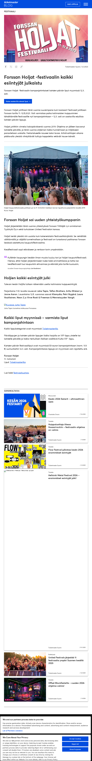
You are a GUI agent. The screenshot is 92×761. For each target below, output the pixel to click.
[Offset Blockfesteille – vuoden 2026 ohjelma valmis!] (25, 689)
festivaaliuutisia (21, 372)
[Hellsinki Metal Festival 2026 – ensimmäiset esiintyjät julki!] (25, 560)
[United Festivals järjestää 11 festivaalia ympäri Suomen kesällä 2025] (25, 664)
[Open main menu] (86, 5)
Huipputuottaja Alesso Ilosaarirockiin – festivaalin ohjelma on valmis (66, 427)
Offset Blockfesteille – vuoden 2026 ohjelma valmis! (66, 684)
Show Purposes (75, 749)
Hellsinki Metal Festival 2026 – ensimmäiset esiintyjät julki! (63, 476)
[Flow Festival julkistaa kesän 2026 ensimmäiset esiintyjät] (25, 456)
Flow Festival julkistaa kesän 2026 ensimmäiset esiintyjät (65, 451)
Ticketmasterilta (18, 362)
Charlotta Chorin (53, 414)
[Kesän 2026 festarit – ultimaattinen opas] (25, 405)
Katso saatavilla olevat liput (17, 101)
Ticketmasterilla (50, 328)
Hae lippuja (72, 4)
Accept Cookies (75, 739)
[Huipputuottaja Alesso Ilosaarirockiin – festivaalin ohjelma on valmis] (25, 431)
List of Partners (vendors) (13, 730)
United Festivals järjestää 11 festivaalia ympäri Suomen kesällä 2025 (65, 660)
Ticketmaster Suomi (72, 67)
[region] (45, 738)
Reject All (75, 744)
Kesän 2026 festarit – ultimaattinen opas (66, 400)
